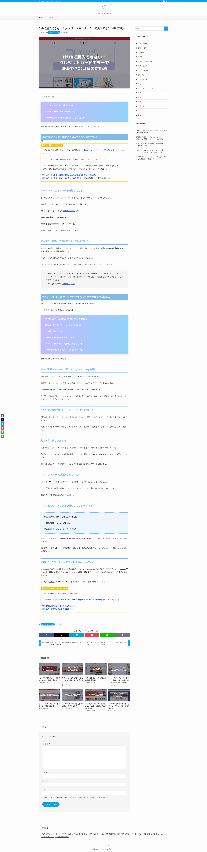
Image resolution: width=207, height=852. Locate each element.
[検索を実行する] (166, 28)
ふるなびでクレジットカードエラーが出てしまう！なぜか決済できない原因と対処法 (151, 151)
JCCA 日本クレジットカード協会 (53, 834)
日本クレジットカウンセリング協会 (138, 834)
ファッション (142, 79)
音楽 (139, 115)
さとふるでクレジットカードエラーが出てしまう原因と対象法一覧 (151, 145)
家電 (139, 93)
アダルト (141, 52)
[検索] (166, 1)
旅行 (139, 101)
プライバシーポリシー (103, 845)
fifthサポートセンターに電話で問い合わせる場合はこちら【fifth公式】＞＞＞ (72, 175)
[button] (46, 635)
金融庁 (102, 834)
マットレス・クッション (146, 88)
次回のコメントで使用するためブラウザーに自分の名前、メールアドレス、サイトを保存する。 (77, 797)
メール (45, 781)
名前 (44, 772)
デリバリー (142, 75)
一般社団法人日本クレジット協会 (80, 834)
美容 (139, 111)
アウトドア (142, 48)
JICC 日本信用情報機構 (115, 834)
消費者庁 (96, 834)
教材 (139, 97)
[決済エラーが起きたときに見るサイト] (103, 7)
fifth (60, 624)
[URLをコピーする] (122, 635)
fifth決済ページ (69, 211)
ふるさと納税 (142, 43)
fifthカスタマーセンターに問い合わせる (99, 150)
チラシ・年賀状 (143, 70)
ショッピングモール (53, 32)
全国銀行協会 (63, 837)
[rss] (164, 1)
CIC (56, 837)
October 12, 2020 (68, 284)
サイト (44, 789)
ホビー (140, 84)
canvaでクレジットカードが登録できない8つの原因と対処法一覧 (151, 131)
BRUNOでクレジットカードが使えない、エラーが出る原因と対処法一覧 (151, 158)
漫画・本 (141, 106)
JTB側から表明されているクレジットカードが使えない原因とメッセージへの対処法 (151, 138)
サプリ (140, 57)
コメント (46, 744)
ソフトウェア (142, 66)
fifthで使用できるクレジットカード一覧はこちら (59, 389)
